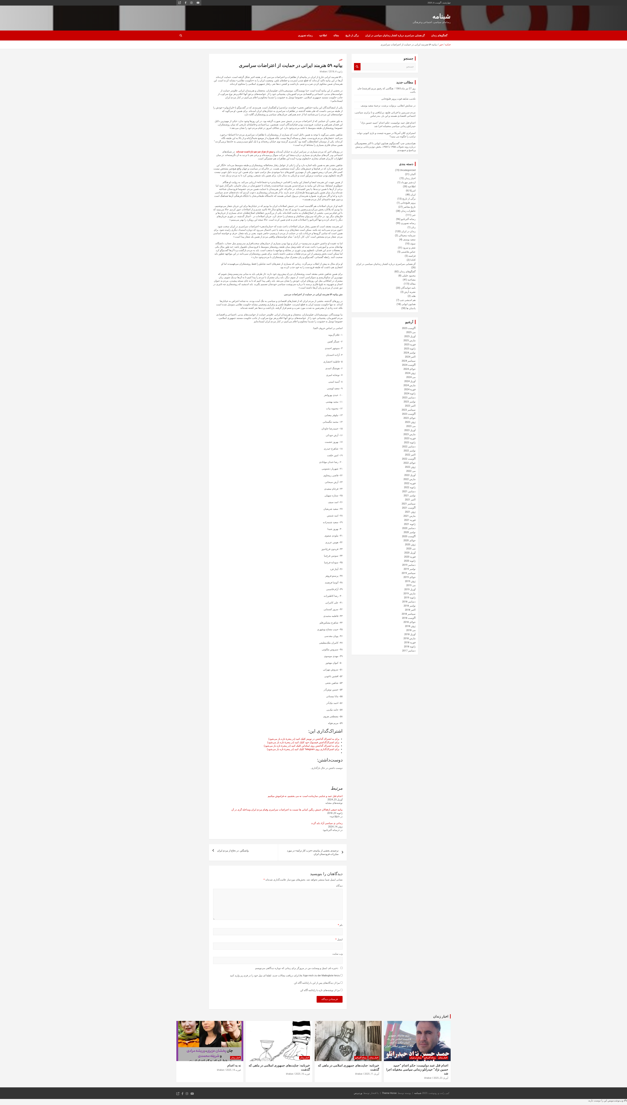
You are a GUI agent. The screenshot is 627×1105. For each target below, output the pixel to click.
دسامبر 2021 (409, 491)
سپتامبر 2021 (409, 503)
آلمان (413, 174)
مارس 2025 (409, 340)
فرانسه (412, 255)
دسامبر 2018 (409, 601)
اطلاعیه (323, 35)
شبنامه (441, 16)
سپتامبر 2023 (409, 409)
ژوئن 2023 (410, 422)
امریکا (413, 190)
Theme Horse (389, 1093)
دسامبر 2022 (409, 446)
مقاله (336, 35)
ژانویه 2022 (410, 487)
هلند (413, 296)
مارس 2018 (409, 638)
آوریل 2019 (410, 589)
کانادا (413, 259)
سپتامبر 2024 (409, 360)
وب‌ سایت (337, 953)
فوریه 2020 (410, 556)
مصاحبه (412, 279)
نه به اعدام (234, 1065)
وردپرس (358, 1093)
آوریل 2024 (410, 381)
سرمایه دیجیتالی (407, 235)
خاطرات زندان (408, 210)
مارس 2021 (409, 515)
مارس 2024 (409, 385)
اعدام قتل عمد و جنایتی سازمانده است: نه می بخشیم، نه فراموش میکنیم (305, 796)
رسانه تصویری (305, 35)
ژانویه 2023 (410, 442)
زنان (413, 227)
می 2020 (411, 548)
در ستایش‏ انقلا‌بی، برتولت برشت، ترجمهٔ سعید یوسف (388, 105)
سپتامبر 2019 (409, 573)
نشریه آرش (410, 291)
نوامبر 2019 (410, 569)
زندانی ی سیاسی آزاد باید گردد (327, 823)
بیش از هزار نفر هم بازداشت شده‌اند (255, 151)
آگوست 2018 (409, 618)
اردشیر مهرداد (408, 182)
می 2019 (411, 585)
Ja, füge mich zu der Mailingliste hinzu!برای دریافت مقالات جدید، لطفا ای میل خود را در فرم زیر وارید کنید (285, 975)
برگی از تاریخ (352, 35)
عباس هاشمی (408, 251)
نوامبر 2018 (410, 605)
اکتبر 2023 (410, 405)
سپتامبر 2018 (409, 613)
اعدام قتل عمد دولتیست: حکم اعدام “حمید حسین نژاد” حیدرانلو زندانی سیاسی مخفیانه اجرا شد (417, 1069)
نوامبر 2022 (410, 450)
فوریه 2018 (410, 642)
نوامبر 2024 (410, 352)
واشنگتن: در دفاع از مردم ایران (233, 850)
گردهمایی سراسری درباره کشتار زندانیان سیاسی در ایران (395, 35)
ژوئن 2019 (410, 581)
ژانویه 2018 (410, 646)
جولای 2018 (409, 622)
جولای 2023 (409, 417)
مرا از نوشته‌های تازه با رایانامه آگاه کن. (320, 990)
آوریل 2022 (410, 475)
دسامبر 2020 (409, 528)
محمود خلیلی (409, 275)
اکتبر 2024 (410, 356)
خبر (341, 59)
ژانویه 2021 (410, 524)
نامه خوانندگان (408, 287)
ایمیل (339, 939)
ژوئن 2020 (410, 544)
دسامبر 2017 (409, 650)
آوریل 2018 (410, 634)
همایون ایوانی (409, 304)
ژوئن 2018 (410, 626)
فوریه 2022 (410, 483)
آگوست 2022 (409, 458)
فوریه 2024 (410, 389)
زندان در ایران (408, 231)
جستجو (357, 66)
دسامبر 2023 (409, 397)
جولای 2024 (409, 369)
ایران (413, 194)
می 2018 (411, 630)
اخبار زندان (410, 178)
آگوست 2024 (409, 364)
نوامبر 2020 (410, 532)
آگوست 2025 (409, 328)
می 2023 (411, 426)
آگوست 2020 (409, 536)
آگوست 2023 (409, 413)
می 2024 (411, 377)
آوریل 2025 (410, 336)
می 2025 (411, 332)
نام (340, 925)
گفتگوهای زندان (439, 35)
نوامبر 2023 (410, 401)
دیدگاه (339, 885)
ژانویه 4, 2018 (336, 71)
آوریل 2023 (410, 430)
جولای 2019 (409, 577)
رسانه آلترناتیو (408, 219)
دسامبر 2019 (409, 564)
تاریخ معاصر (409, 206)
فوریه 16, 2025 (302, 1074)
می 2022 (411, 471)
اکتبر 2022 (410, 454)
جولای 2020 (409, 540)
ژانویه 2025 (410, 348)
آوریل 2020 (410, 552)
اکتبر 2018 (410, 609)
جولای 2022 (409, 462)
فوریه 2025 (410, 344)
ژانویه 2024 (410, 393)
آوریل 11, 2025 (371, 1074)
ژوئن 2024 (410, 373)
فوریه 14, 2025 (233, 1070)
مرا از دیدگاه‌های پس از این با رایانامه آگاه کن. (317, 982)
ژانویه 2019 (410, 597)
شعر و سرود (409, 247)
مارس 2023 (409, 434)
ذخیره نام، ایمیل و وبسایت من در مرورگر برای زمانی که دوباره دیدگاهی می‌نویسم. (296, 968)
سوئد (413, 243)
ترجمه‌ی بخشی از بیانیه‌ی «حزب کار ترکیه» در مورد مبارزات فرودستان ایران (312, 852)
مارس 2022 (409, 479)
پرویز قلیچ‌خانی (408, 202)
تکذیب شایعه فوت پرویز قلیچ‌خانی (398, 98)
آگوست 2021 (409, 507)
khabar (323, 71)
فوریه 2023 (410, 438)
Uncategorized (408, 170)
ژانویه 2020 (410, 560)
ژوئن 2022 (410, 466)
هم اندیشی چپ (408, 300)
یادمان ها (411, 308)
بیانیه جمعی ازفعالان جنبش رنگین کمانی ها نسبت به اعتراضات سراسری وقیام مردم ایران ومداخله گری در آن (287, 809)
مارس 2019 (409, 593)
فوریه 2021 (410, 520)
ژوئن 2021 (410, 511)
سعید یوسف (409, 239)
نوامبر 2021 (410, 495)
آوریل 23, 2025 (441, 1078)
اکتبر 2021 (410, 499)
